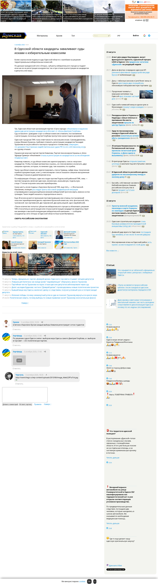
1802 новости (42, 248)
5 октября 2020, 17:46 (33, 351)
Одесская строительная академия (126, 221)
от (124, 75)
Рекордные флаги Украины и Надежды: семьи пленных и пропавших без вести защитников (125, 119)
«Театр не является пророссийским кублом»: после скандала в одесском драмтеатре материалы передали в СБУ (134, 287)
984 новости (44, 236)
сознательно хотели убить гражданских (125, 137)
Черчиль (20, 375)
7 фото (75, 248)
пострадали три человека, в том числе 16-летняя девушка (131, 233)
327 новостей (68, 248)
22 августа (111, 201)
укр (118, 35)
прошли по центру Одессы (123, 123)
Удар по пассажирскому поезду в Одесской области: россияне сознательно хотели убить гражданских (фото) (78, 17)
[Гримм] (6, 327)
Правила (37, 404)
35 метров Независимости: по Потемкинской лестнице (125, 147)
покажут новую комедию (133, 107)
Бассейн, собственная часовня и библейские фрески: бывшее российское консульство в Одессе (125, 186)
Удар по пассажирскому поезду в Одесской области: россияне (124, 133)
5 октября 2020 (20, 45)
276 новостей (68, 237)
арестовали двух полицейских (130, 83)
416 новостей (15, 248)
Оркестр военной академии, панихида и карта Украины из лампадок (125, 208)
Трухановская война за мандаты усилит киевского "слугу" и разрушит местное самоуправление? (66, 270)
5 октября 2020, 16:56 (30, 322)
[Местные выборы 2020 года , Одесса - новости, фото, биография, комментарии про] (59, 249)
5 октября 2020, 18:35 (34, 375)
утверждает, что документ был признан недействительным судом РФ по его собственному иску (50, 145)
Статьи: (110, 265)
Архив (59, 36)
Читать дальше (112, 457)
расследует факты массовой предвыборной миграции (55, 189)
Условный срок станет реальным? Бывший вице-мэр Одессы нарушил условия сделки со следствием (15, 270)
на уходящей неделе (131, 64)
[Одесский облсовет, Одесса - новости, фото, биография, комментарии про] (34, 233)
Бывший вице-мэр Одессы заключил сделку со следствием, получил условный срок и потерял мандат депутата (49, 291)
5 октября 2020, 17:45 (33, 335)
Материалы (42, 36)
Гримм (16, 322)
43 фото (23, 248)
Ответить (17, 329)
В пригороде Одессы (121, 161)
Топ (73, 36)
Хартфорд (17, 335)
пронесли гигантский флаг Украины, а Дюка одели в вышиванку (124, 153)
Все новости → (112, 250)
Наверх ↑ (25, 303)
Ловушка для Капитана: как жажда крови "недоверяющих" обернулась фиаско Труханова (49, 282)
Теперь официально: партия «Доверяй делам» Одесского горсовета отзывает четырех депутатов (53, 279)
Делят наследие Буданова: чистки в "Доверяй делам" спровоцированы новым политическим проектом (55, 287)
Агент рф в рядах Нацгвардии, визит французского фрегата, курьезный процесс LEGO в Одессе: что (131, 59)
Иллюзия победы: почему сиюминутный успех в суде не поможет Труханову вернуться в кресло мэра (54, 295)
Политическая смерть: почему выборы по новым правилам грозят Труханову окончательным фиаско (53, 298)
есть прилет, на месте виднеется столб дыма (132, 243)
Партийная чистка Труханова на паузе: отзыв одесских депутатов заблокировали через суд (50, 284)
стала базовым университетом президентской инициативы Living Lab (129, 223)
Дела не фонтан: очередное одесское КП (129, 70)
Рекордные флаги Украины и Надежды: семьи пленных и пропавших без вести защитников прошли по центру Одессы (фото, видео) (47, 17)
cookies (82, 581)
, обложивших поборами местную (130, 84)
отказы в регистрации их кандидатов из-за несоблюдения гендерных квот (52, 156)
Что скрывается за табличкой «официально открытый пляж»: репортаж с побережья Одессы (136, 272)
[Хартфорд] (6, 340)
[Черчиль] (9, 379)
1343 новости (17, 236)
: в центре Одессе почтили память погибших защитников (125, 213)
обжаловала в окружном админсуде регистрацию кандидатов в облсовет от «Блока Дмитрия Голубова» (51, 130)
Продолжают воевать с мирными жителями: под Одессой (122, 93)
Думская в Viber (115, 565)
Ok (89, 581)
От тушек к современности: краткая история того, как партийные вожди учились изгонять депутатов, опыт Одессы (39, 269)
